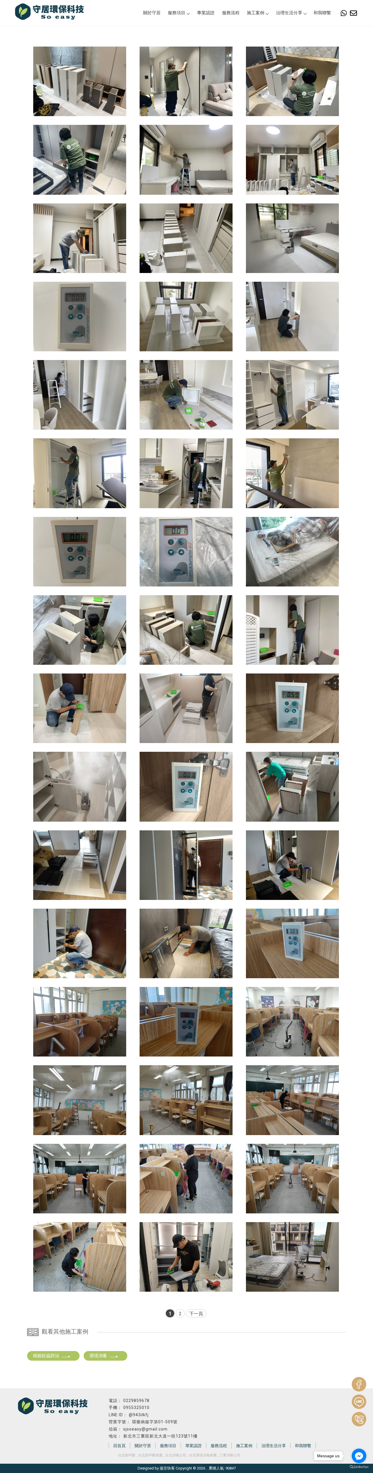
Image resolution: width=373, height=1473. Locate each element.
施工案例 (255, 12)
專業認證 (205, 12)
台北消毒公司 (175, 1455)
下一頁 (196, 1313)
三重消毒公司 (229, 1455)
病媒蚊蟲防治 (46, 1355)
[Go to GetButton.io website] (359, 1467)
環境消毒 (98, 1355)
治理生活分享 (289, 12)
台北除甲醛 (127, 1455)
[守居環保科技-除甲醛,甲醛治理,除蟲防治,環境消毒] (50, 12)
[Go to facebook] (359, 1456)
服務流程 (231, 12)
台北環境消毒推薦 (203, 1455)
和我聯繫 (322, 12)
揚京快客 (167, 1468)
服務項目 (176, 12)
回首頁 (119, 1445)
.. (207, 1468)
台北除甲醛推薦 (150, 1455)
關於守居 (152, 12)
